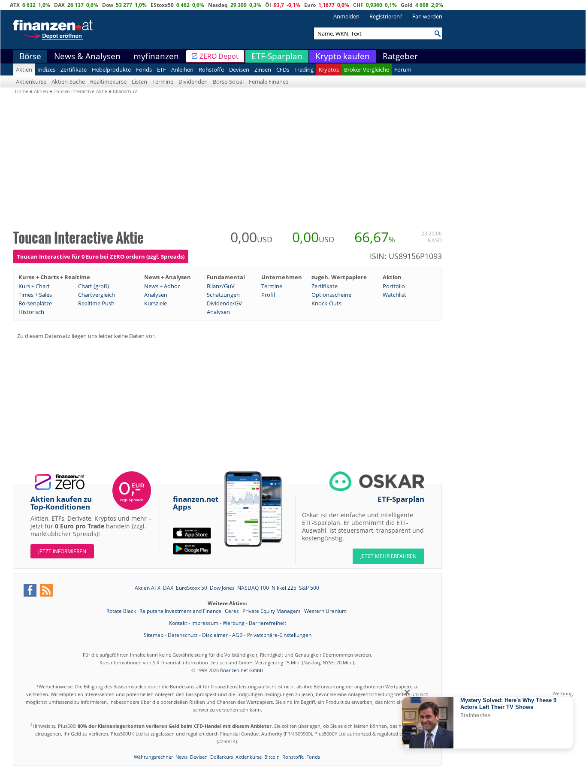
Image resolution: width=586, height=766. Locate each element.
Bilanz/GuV (221, 286)
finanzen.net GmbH (241, 670)
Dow (107, 5)
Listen (139, 81)
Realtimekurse (108, 81)
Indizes (46, 69)
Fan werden (427, 16)
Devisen (239, 69)
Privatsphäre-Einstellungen (279, 635)
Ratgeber (400, 56)
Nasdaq (218, 5)
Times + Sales (35, 295)
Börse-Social (228, 81)
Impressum (204, 623)
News (181, 757)
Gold (407, 5)
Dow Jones (222, 587)
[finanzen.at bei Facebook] (30, 590)
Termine (162, 81)
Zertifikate (73, 69)
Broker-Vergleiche (366, 69)
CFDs (282, 69)
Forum (402, 69)
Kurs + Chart (34, 286)
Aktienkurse (31, 81)
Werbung (234, 623)
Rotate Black (121, 611)
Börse (30, 56)
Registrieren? (385, 16)
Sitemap (153, 635)
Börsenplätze (35, 303)
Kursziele (155, 303)
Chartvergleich (96, 295)
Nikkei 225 (284, 587)
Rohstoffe (211, 69)
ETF (161, 69)
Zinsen (262, 69)
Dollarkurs (221, 757)
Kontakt (178, 623)
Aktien (24, 69)
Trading (304, 69)
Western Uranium (325, 611)
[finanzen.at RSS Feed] (46, 590)
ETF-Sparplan (276, 56)
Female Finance (268, 81)
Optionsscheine (331, 295)
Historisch (31, 312)
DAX (59, 5)
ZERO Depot (219, 56)
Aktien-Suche (68, 81)
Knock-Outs (326, 303)
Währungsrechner (153, 757)
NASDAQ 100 (253, 587)
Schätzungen (223, 295)
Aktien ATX (147, 587)
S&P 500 (309, 587)
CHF (358, 5)
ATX (15, 5)
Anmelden (346, 16)
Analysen (155, 295)
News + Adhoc (162, 286)
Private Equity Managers (272, 611)
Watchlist (394, 295)
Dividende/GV (224, 303)
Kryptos (329, 69)
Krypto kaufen (342, 56)
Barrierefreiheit (267, 623)
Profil (268, 295)
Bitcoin (272, 757)
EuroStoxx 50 (191, 587)
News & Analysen (87, 56)
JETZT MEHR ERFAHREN (388, 556)
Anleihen (182, 69)
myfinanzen (156, 56)
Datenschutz (183, 635)
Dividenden (193, 81)
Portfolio (394, 286)
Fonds (144, 69)
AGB (237, 635)
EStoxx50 (162, 5)
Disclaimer (215, 635)
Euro (310, 5)
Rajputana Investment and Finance (181, 611)
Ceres (232, 611)
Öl (268, 5)
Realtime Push (96, 303)
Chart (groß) (93, 286)
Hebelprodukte (111, 69)
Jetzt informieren (62, 551)
